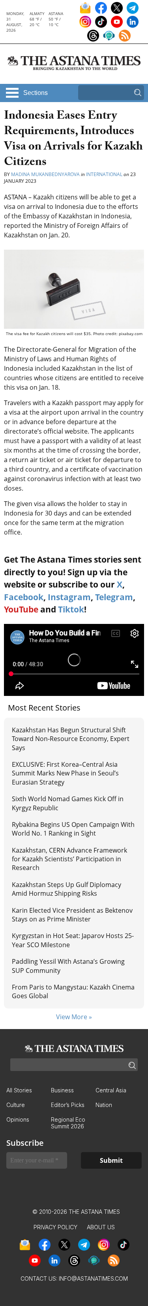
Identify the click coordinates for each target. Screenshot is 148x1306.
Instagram (69, 597)
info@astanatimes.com (93, 1278)
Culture (15, 1104)
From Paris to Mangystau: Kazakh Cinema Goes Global (73, 991)
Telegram (114, 597)
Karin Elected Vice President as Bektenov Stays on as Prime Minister (72, 914)
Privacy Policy (55, 1227)
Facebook (23, 597)
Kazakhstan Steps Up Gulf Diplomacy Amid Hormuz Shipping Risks (66, 889)
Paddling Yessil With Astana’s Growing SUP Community (68, 965)
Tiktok (71, 609)
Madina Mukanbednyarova (45, 174)
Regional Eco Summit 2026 (68, 1123)
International (104, 174)
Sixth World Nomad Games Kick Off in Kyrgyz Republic (68, 803)
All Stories (19, 1090)
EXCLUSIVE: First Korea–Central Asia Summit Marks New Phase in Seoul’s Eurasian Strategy (65, 773)
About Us (101, 1227)
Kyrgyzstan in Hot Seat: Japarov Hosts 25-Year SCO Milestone (73, 940)
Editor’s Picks (67, 1104)
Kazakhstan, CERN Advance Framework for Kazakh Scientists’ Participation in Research (69, 859)
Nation (104, 1104)
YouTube (21, 609)
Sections (35, 92)
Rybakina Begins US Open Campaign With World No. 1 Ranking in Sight (73, 829)
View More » (74, 1016)
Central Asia (111, 1090)
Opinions (17, 1119)
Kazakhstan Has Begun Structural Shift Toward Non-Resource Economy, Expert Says (70, 739)
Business (62, 1090)
